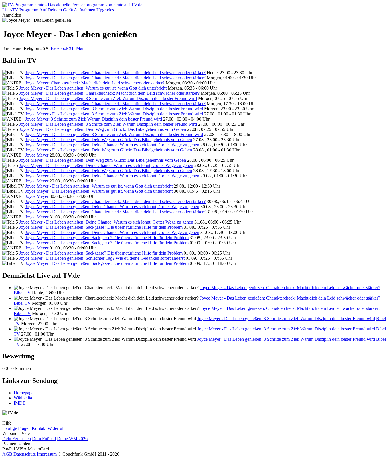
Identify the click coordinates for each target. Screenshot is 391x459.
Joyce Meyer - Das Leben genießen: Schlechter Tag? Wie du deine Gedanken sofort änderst (102, 258)
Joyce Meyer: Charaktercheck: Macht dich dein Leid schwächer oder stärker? (95, 82)
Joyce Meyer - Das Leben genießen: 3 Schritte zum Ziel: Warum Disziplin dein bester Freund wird (108, 98)
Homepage (23, 392)
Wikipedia (23, 397)
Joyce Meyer (36, 155)
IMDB (20, 403)
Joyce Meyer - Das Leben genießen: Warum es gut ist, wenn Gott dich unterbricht (93, 88)
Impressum (47, 454)
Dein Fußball (44, 438)
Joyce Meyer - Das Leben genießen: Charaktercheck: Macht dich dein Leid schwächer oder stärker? (115, 72)
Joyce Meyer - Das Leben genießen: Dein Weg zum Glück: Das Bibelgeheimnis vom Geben (102, 129)
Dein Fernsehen (16, 438)
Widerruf (56, 428)
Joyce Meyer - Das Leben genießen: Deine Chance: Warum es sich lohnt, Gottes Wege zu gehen (112, 144)
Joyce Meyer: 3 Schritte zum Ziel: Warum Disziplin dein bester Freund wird (93, 119)
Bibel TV (22, 292)
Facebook (59, 48)
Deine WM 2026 (72, 438)
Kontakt (39, 428)
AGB (7, 454)
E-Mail (78, 48)
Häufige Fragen (16, 428)
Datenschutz (24, 454)
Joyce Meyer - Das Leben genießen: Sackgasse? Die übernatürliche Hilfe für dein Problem (101, 227)
